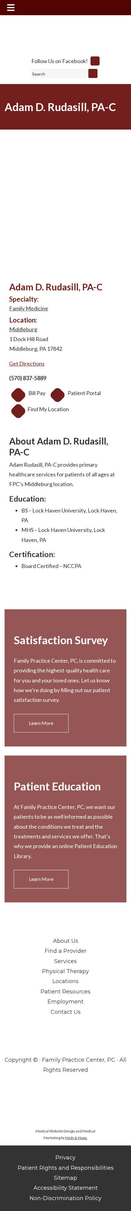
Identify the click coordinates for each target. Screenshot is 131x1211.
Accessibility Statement (66, 1188)
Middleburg (23, 329)
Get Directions (26, 363)
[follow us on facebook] (95, 61)
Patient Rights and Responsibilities (66, 1168)
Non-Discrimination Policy (65, 1198)
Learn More (41, 723)
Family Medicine (28, 308)
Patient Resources (65, 991)
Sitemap (65, 1178)
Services (65, 961)
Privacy (65, 1157)
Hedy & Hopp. (76, 1137)
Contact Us (66, 1012)
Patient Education (57, 786)
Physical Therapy (65, 971)
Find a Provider (66, 951)
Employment (65, 1001)
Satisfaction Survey (61, 640)
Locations (65, 981)
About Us (65, 941)
